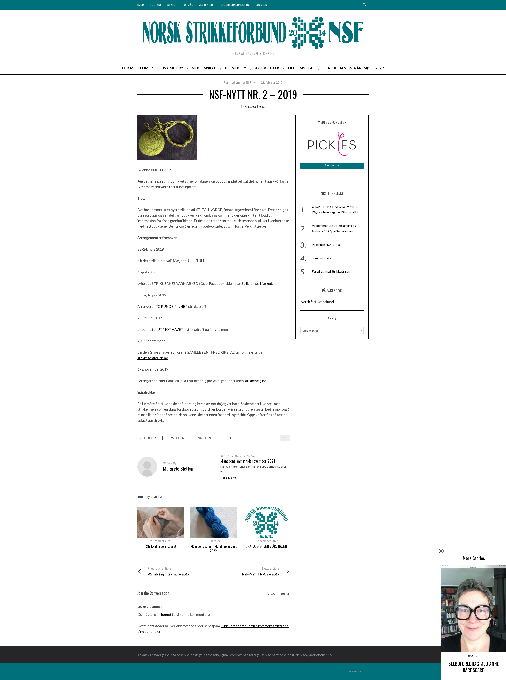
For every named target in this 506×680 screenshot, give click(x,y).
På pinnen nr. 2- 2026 (326, 244)
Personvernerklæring (234, 5)
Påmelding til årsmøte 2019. (169, 571)
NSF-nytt (251, 82)
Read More (228, 477)
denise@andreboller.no (314, 655)
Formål (188, 5)
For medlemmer (234, 82)
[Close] (441, 551)
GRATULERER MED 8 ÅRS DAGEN (266, 546)
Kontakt (155, 5)
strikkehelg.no (255, 381)
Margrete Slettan (255, 106)
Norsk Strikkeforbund (317, 302)
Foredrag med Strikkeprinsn (331, 271)
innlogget (164, 614)
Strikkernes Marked (257, 283)
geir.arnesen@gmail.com (218, 655)
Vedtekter (206, 5)
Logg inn (261, 5)
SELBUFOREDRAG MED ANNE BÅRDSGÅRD (473, 666)
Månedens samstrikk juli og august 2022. (214, 548)
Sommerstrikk (321, 258)
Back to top (354, 671)
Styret (172, 5)
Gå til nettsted (332, 165)
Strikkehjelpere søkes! (161, 546)
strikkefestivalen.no (152, 358)
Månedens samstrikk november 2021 (247, 461)
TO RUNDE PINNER (172, 306)
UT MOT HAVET (170, 329)
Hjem (140, 5)
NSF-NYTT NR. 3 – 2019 (260, 571)
